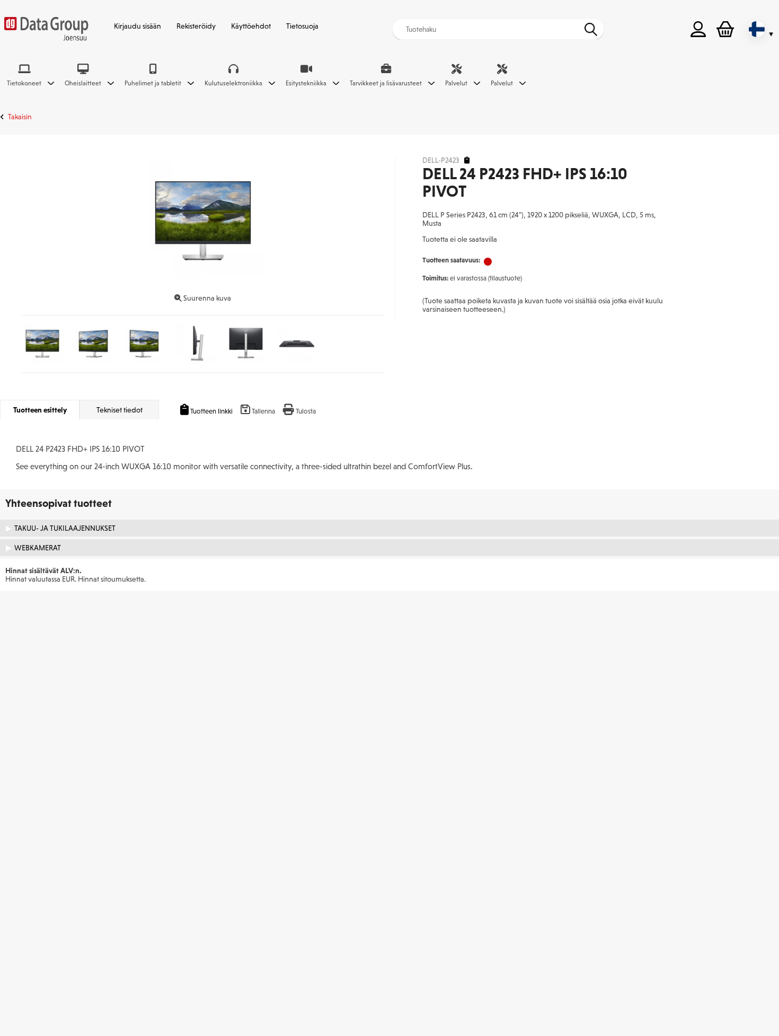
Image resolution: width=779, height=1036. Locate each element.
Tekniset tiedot (119, 410)
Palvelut (456, 83)
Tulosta (306, 411)
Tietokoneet (24, 83)
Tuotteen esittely (40, 410)
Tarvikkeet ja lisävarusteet (386, 83)
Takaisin (20, 116)
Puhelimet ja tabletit (153, 83)
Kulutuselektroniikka (233, 83)
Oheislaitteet (83, 83)
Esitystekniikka (306, 83)
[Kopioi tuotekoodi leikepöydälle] (467, 160)
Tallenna (263, 411)
